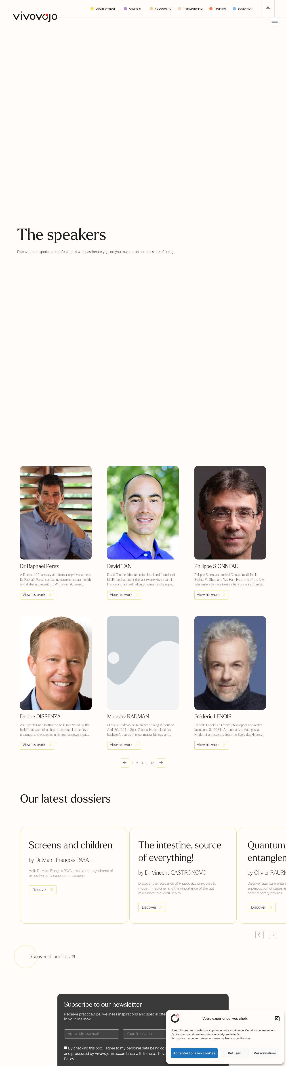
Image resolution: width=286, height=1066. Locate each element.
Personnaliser (265, 1053)
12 (152, 763)
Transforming (193, 9)
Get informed (105, 9)
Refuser (234, 1053)
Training (220, 9)
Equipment (245, 9)
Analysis (135, 9)
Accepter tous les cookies (194, 1053)
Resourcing (163, 9)
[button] (277, 1019)
